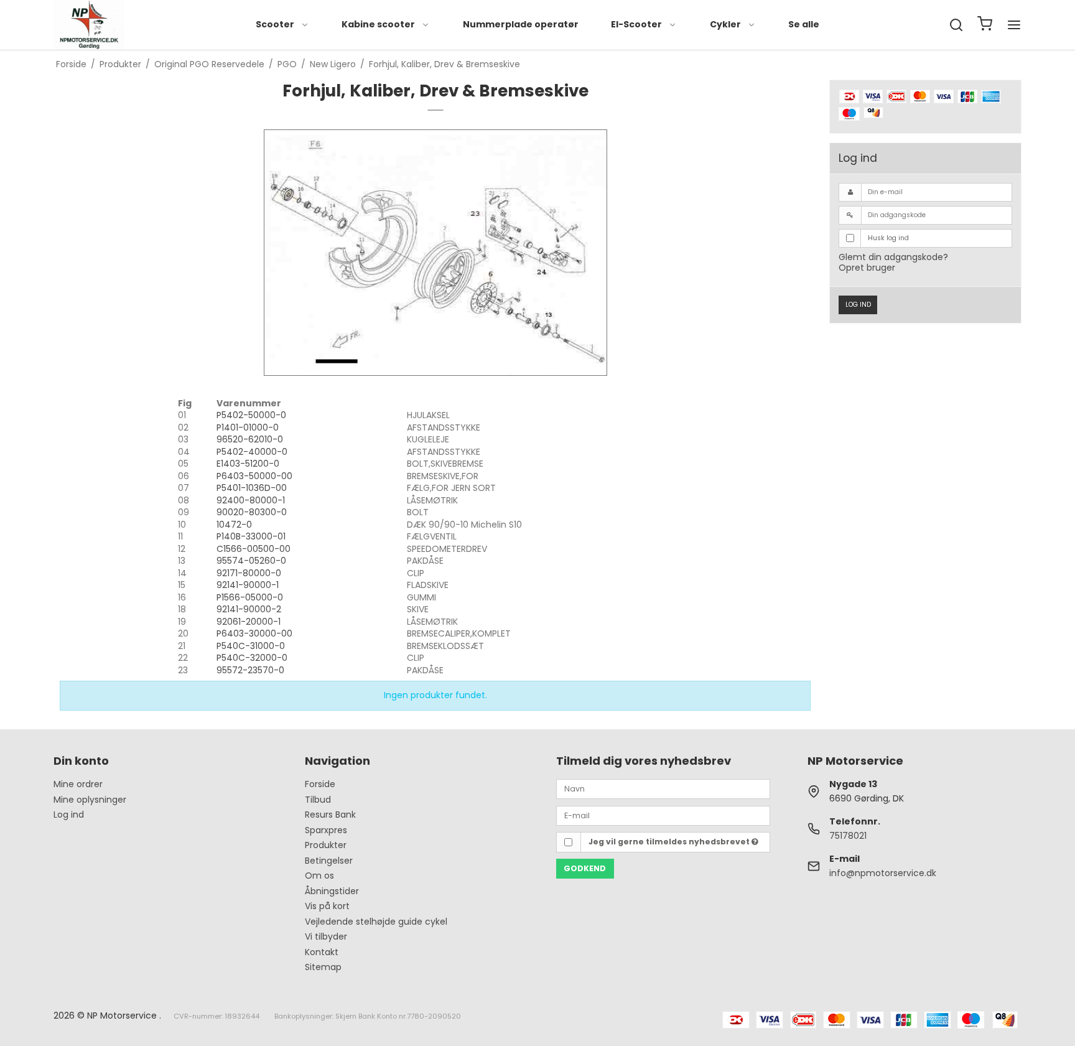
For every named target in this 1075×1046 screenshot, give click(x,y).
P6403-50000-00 (254, 476)
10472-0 (234, 524)
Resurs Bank (330, 814)
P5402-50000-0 (251, 415)
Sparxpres (326, 830)
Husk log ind (888, 238)
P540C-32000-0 (251, 657)
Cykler (725, 24)
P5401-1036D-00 (251, 488)
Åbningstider (332, 891)
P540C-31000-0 (250, 646)
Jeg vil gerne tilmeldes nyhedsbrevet (670, 841)
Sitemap (323, 967)
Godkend (585, 868)
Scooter (275, 24)
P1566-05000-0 (249, 597)
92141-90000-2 (248, 609)
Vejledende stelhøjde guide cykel (376, 921)
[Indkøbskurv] (984, 25)
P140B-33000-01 (251, 536)
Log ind (858, 304)
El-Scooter (636, 24)
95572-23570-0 (250, 670)
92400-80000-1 (250, 500)
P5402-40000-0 (251, 452)
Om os (319, 875)
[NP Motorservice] (89, 25)
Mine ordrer (78, 784)
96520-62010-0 (249, 439)
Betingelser (329, 860)
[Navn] (663, 788)
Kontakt (321, 952)
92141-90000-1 (247, 585)
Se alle (803, 24)
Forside (320, 784)
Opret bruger (867, 267)
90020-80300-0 (251, 512)
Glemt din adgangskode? (893, 257)
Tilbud (318, 799)
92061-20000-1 (248, 621)
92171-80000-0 (248, 573)
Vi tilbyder (326, 936)
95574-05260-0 (251, 560)
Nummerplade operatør (521, 24)
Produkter (326, 845)
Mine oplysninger (90, 799)
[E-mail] (663, 814)
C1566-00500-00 (253, 549)
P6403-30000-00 (254, 633)
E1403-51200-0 (247, 463)
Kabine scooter (378, 24)
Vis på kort (327, 906)
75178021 (848, 835)
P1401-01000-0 (247, 427)
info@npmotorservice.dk (882, 873)
